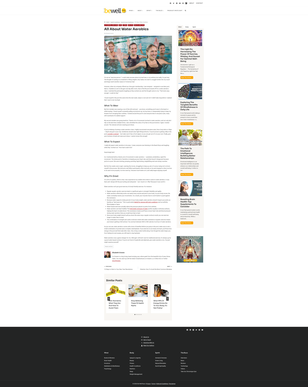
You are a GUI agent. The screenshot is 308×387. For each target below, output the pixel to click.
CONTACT (199, 3)
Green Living (159, 361)
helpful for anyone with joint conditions (146, 202)
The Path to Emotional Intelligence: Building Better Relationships (187, 153)
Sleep (131, 371)
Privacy (148, 384)
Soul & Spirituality (160, 366)
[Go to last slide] (108, 299)
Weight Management (136, 374)
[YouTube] (180, 3)
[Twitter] (173, 3)
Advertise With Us (148, 343)
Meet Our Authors (148, 346)
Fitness (125, 25)
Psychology (107, 369)
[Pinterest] (183, 3)
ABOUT (191, 3)
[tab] (134, 314)
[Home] (104, 22)
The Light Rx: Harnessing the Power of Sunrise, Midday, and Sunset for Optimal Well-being (190, 55)
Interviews (184, 358)
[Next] (167, 299)
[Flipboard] (186, 3)
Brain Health (108, 361)
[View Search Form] (185, 10)
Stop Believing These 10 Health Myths (137, 303)
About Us (146, 337)
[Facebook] (170, 3)
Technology (184, 366)
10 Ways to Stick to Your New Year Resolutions (118, 268)
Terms (153, 384)
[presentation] (115, 290)
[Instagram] (176, 3)
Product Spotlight (174, 10)
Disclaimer (172, 384)
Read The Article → (187, 77)
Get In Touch (147, 340)
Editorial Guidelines (162, 384)
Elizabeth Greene (110, 33)
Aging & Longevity (135, 358)
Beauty (132, 361)
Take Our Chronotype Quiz (188, 371)
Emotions (107, 363)
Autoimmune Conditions (111, 25)
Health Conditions (139, 25)
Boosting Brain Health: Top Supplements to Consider (188, 203)
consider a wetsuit (113, 134)
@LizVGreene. (116, 261)
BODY (120, 25)
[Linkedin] (190, 329)
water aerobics (109, 246)
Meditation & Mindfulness (112, 366)
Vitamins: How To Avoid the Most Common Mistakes (156, 268)
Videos (183, 369)
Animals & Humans (161, 358)
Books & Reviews (109, 358)
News (182, 361)
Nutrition (132, 369)
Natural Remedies (160, 363)
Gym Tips (130, 25)
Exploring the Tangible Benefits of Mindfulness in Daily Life (189, 106)
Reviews (183, 363)
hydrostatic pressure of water (139, 209)
